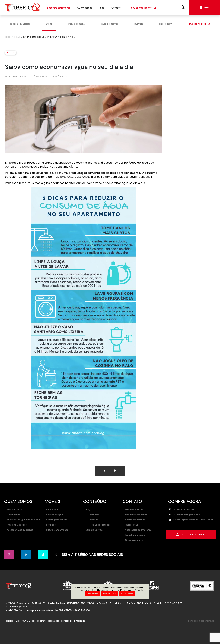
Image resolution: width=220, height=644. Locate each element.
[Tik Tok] (43, 554)
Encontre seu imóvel (58, 7)
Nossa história (14, 509)
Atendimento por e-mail (187, 514)
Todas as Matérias (100, 524)
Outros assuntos (134, 540)
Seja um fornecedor (136, 514)
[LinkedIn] (26, 554)
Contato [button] (116, 7)
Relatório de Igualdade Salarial (23, 519)
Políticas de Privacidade (73, 620)
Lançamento (53, 509)
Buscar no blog (198, 23)
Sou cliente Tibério (141, 7)
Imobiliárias (131, 524)
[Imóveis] (182, 7)
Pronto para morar (56, 519)
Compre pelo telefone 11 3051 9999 (193, 519)
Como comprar (76, 23)
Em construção (54, 514)
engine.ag (209, 620)
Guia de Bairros (109, 23)
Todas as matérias (20, 23)
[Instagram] (9, 554)
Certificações (14, 514)
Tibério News (166, 23)
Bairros (94, 519)
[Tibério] (22, 7)
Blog (101, 7)
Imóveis (138, 23)
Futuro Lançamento (57, 529)
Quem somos (84, 7)
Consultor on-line (183, 509)
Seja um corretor (134, 509)
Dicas (49, 23)
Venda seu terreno (135, 519)
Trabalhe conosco (135, 535)
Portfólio (51, 524)
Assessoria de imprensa (20, 529)
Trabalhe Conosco (17, 524)
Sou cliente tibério (193, 534)
